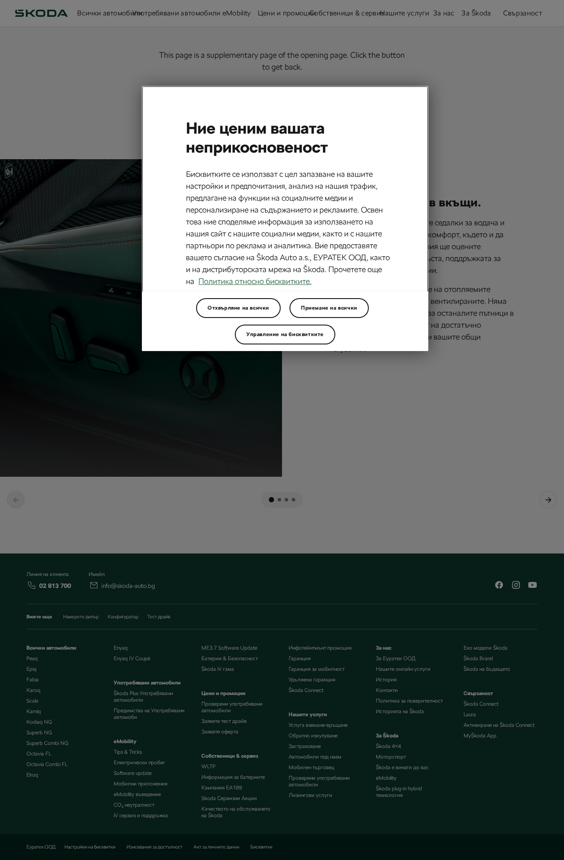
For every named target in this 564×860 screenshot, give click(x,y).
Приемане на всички (329, 308)
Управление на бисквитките (285, 334)
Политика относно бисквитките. (255, 281)
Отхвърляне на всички (238, 308)
